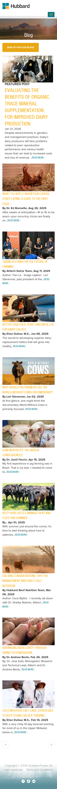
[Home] (25, 6)
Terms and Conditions (39, 769)
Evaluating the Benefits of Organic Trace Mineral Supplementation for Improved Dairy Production (27, 107)
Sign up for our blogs (20, 47)
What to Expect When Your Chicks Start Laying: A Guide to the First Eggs (26, 199)
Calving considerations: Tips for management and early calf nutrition (25, 581)
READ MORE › (38, 157)
